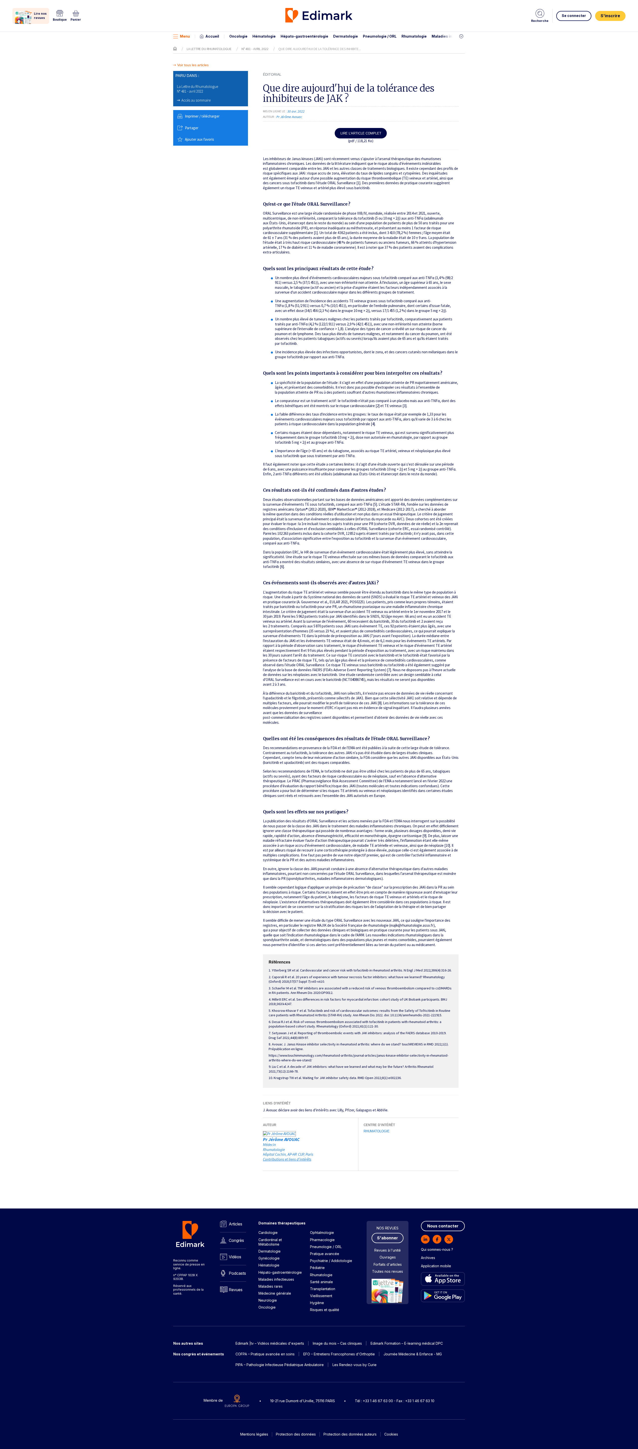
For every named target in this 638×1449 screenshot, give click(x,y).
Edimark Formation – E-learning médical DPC (407, 1343)
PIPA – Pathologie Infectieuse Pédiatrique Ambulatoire (280, 1365)
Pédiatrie (317, 1268)
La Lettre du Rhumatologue (209, 49)
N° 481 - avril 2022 (254, 49)
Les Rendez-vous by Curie (354, 1365)
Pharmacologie (322, 1240)
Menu (185, 36)
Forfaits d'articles (388, 1264)
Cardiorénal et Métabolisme (270, 1242)
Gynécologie (269, 1258)
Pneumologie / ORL (380, 36)
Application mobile (436, 1266)
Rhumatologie (414, 36)
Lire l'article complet (360, 133)
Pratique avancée (324, 1254)
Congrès (236, 1240)
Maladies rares (270, 1286)
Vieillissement (321, 1296)
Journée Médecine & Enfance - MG (413, 1354)
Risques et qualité (324, 1310)
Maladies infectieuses (452, 36)
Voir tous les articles (193, 65)
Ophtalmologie (322, 1232)
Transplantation (322, 1289)
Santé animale (321, 1282)
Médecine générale (274, 1293)
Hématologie (264, 36)
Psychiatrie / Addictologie (331, 1261)
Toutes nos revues (387, 1271)
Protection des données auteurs (350, 1434)
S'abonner (387, 1237)
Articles (235, 1223)
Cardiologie (268, 1232)
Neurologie (267, 1300)
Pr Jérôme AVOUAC (281, 1139)
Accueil (212, 36)
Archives (428, 1258)
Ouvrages (388, 1257)
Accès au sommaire (196, 100)
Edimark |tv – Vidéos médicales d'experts (270, 1343)
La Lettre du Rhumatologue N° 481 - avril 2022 (197, 89)
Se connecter (574, 15)
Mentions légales (254, 1434)
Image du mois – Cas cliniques (337, 1343)
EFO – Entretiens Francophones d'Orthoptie (339, 1354)
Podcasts (237, 1273)
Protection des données (296, 1434)
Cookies (391, 1434)
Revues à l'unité (387, 1250)
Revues (235, 1289)
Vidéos (235, 1256)
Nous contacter (443, 1225)
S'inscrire (610, 15)
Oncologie (238, 36)
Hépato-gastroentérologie (304, 36)
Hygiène (317, 1303)
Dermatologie (345, 36)
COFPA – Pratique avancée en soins (265, 1354)
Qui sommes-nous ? (437, 1249)
